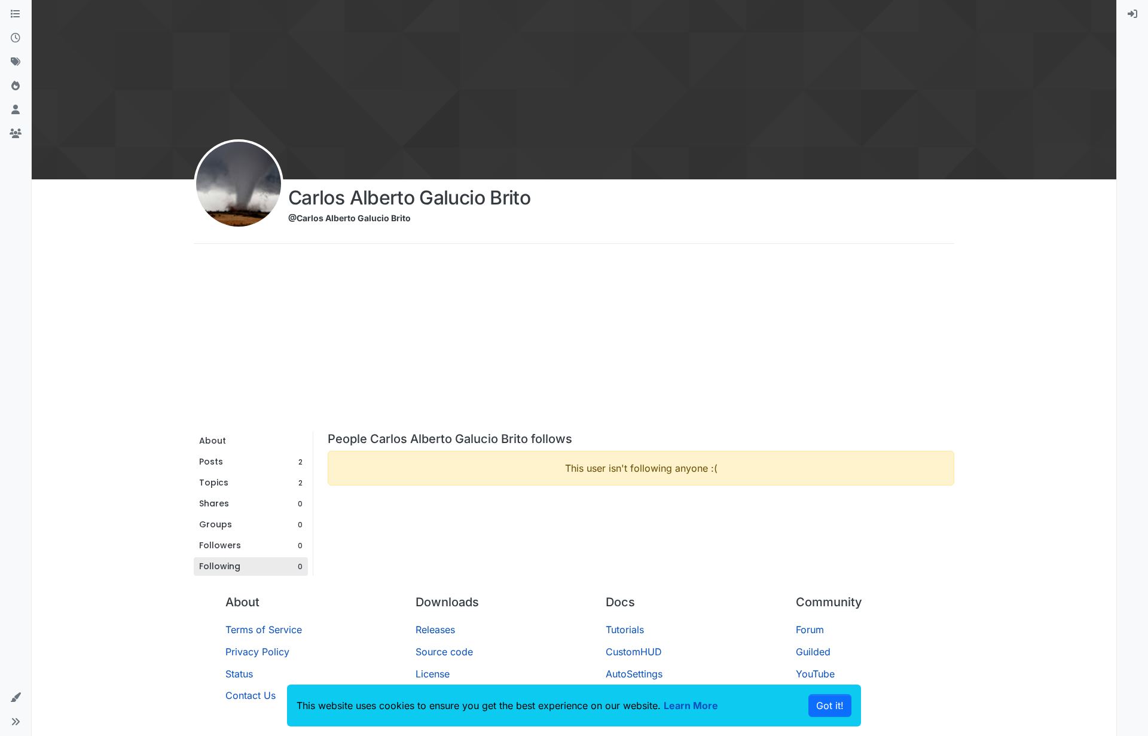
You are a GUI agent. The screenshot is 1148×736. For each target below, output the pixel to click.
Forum (810, 630)
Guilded (813, 652)
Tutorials (625, 630)
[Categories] (15, 14)
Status (239, 674)
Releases (435, 630)
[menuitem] (1132, 14)
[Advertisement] (574, 342)
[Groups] (15, 133)
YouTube (815, 674)
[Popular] (15, 86)
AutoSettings (634, 674)
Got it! (830, 705)
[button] (15, 697)
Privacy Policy (257, 652)
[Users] (15, 110)
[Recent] (15, 38)
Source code (444, 652)
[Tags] (15, 62)
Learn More (691, 705)
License (433, 674)
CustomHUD (634, 652)
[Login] (1132, 14)
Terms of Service (263, 630)
